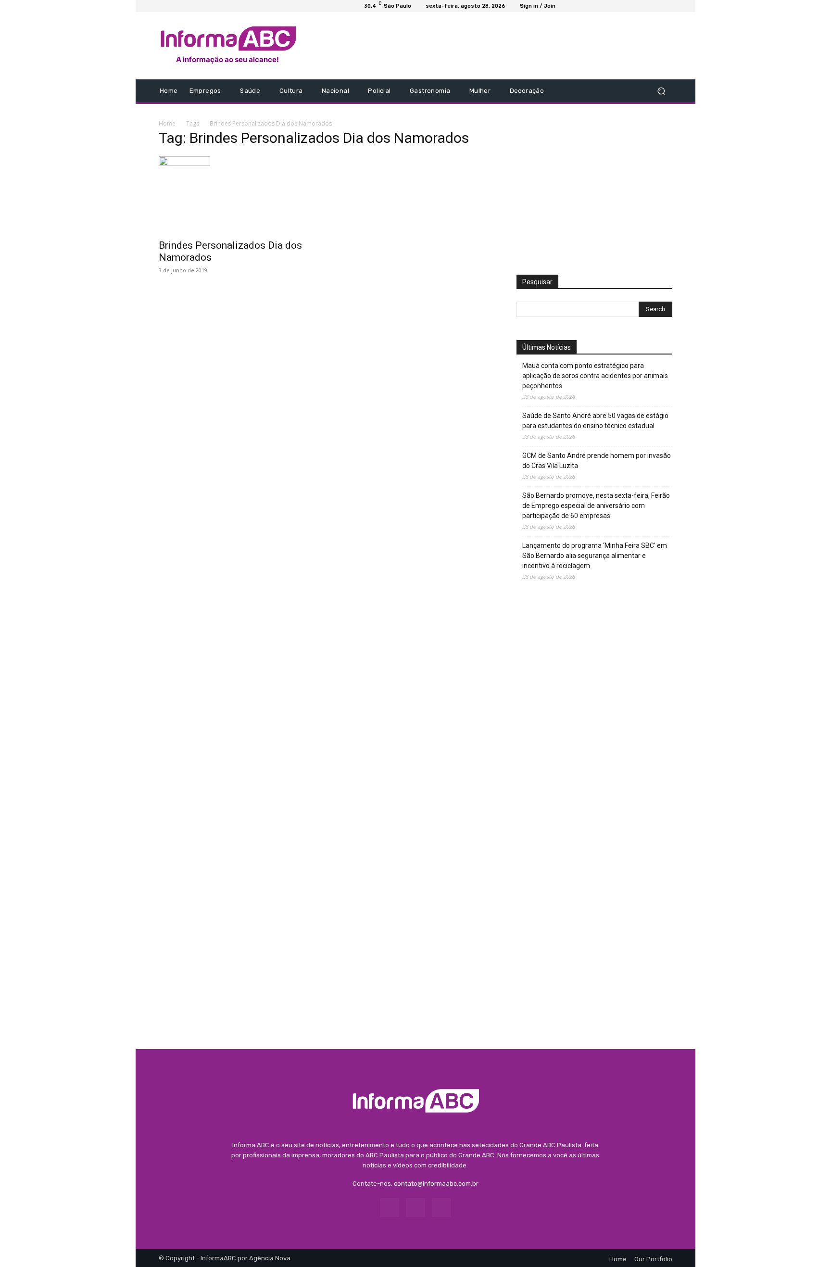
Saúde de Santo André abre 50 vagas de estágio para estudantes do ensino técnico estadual (595, 421)
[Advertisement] (496, 45)
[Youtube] (612, 91)
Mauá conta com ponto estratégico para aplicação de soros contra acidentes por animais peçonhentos (595, 376)
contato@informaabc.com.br (436, 1183)
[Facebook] (589, 91)
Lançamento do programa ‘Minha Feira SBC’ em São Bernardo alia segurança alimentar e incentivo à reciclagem (594, 556)
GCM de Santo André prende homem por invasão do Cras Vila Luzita (596, 460)
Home (167, 123)
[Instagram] (601, 91)
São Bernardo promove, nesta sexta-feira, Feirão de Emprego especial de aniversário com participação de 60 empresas (596, 505)
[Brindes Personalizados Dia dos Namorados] (237, 194)
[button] (661, 91)
